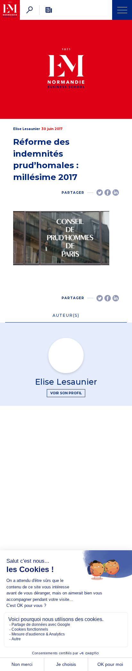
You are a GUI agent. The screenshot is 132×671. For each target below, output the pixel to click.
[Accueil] (10, 10)
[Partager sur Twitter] (99, 192)
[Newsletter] (48, 10)
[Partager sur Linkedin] (115, 192)
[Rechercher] (29, 10)
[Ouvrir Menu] (122, 10)
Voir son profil (66, 393)
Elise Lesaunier (26, 129)
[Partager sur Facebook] (107, 192)
